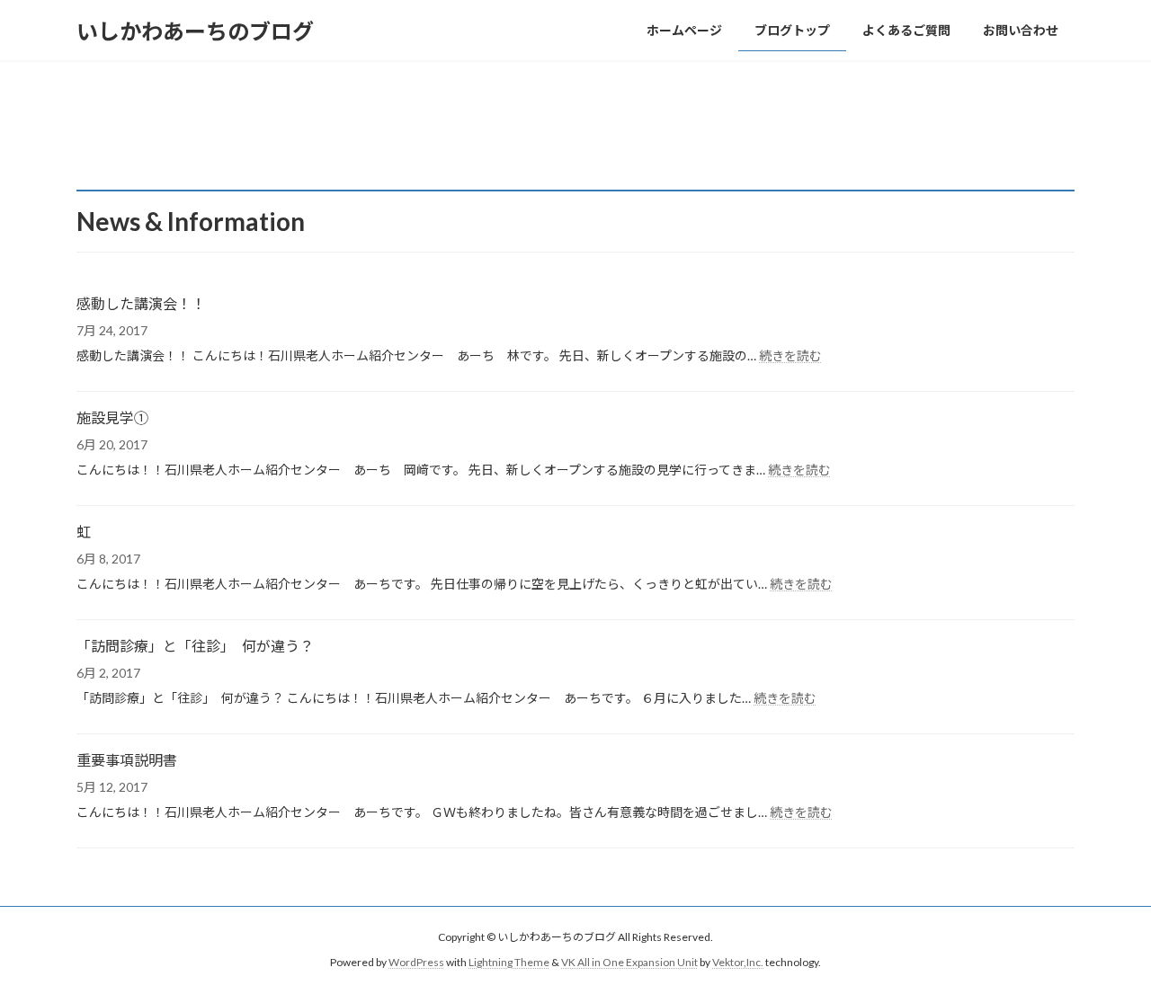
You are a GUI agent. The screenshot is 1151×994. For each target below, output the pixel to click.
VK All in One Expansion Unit (629, 963)
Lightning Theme (508, 963)
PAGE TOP (1106, 947)
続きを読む (790, 355)
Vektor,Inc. (737, 963)
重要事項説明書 (126, 759)
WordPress (416, 963)
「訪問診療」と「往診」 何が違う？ (195, 645)
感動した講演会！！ (141, 303)
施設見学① (112, 417)
